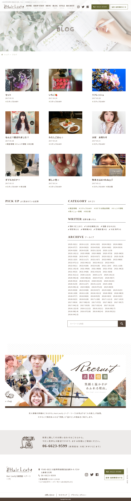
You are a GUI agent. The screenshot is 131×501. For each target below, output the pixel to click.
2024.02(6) (72, 250)
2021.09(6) (85, 268)
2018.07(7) (72, 296)
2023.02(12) (107, 256)
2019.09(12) (73, 287)
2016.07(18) (85, 311)
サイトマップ (62, 495)
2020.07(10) (98, 278)
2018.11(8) (84, 293)
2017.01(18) (109, 305)
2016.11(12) (85, 308)
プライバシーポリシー (78, 495)
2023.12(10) (96, 250)
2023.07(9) (107, 253)
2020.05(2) (72, 281)
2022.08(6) (117, 259)
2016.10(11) (98, 308)
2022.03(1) (72, 265)
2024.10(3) (95, 244)
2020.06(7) (109, 278)
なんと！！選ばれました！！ (17, 137)
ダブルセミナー (12, 179)
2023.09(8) (85, 253)
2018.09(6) (107, 293)
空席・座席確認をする (119, 7)
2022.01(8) (95, 265)
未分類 (31, 144)
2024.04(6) (106, 247)
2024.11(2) (84, 244)
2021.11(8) (117, 265)
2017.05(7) (118, 302)
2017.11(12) (107, 299)
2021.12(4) (106, 265)
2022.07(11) (73, 262)
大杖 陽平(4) (116, 229)
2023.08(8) (96, 253)
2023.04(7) (84, 256)
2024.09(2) (106, 244)
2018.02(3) (72, 299)
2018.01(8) (84, 299)
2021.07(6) (107, 268)
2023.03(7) (95, 256)
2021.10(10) (73, 268)
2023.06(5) (118, 253)
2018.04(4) (106, 296)
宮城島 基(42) (101, 229)
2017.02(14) (97, 305)
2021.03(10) (96, 271)
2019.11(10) (96, 284)
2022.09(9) (106, 259)
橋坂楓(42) (87, 229)
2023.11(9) (107, 250)
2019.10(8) (107, 284)
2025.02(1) (72, 244)
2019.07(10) (97, 287)
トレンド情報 (21, 144)
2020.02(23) (109, 281)
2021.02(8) (107, 271)
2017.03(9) (85, 305)
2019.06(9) (108, 287)
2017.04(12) (73, 305)
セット (8, 94)
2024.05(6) (95, 247)
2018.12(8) (72, 293)
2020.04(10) (84, 281)
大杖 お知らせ (99, 137)
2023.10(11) (73, 253)
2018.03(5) (117, 296)
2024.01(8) (84, 250)
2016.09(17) (110, 308)
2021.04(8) (84, 271)
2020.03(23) (97, 281)
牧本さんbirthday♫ (102, 179)
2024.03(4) (117, 247)
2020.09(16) (73, 278)
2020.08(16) (85, 278)
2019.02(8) (106, 290)
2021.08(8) (96, 268)
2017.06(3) (107, 302)
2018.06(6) (84, 296)
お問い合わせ (49, 495)
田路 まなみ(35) (109, 226)
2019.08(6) (85, 287)
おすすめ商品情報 (102, 208)
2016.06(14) (98, 311)
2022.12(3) (72, 259)
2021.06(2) (118, 268)
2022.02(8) (84, 265)
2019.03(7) (95, 290)
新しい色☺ (54, 179)
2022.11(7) (84, 259)
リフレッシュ (98, 94)
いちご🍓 (53, 94)
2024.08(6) (117, 244)
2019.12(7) (84, 284)
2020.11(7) (97, 274)
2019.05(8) (72, 290)
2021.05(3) (72, 271)
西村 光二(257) (76, 226)
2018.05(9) (95, 296)
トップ (6, 54)
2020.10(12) (109, 274)
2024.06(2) (84, 247)
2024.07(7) (72, 247)
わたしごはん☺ (56, 137)
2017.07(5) (96, 302)
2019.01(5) (117, 290)
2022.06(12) (85, 262)
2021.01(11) (73, 274)
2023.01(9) (118, 256)
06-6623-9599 (100, 7)
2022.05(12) (98, 262)
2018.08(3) (118, 293)
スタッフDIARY (13, 101)
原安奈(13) (74, 229)
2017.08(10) (84, 302)
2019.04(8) (84, 290)
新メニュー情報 (76, 211)
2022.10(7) (95, 259)
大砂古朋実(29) (92, 226)
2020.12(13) (85, 274)
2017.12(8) (95, 299)
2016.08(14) (73, 311)
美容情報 (10, 144)
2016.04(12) (73, 314)
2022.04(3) (109, 262)
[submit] (122, 323)
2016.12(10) (73, 308)
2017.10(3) (118, 299)
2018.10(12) (96, 293)
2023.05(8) (72, 256)
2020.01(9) (72, 284)
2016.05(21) (110, 311)
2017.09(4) (72, 302)
